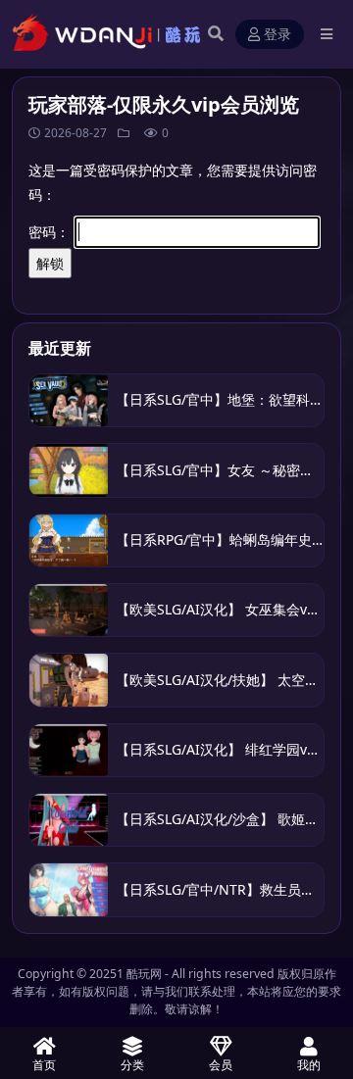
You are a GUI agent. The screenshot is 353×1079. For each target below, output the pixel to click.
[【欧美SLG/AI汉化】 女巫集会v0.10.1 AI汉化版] (68, 610)
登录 (277, 34)
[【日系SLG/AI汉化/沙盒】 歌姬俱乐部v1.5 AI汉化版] (68, 820)
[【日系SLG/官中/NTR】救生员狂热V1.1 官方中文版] (68, 889)
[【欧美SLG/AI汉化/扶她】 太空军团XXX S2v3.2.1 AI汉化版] (68, 680)
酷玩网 (144, 973)
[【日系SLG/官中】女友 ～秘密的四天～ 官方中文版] (68, 470)
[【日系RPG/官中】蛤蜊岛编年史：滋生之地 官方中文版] (68, 540)
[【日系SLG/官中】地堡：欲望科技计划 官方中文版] (68, 400)
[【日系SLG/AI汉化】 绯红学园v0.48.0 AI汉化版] (68, 750)
